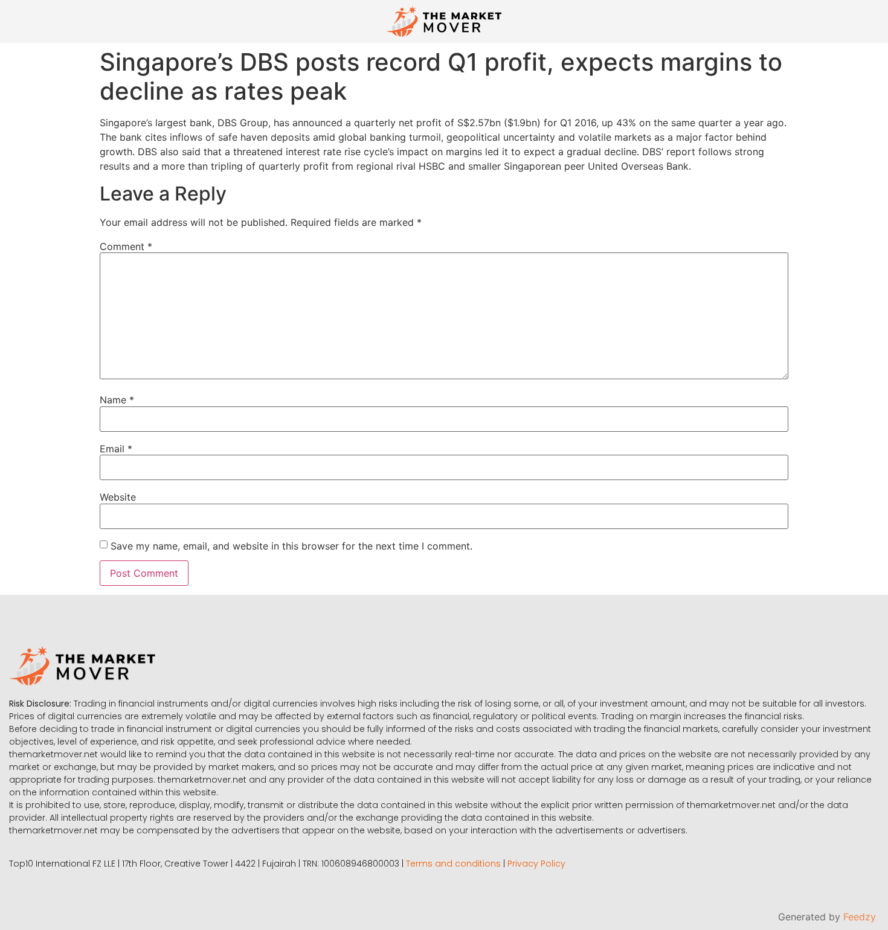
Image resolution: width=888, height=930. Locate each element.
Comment (126, 246)
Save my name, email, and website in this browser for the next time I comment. (291, 546)
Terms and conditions (453, 864)
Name (117, 400)
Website (118, 497)
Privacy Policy (536, 864)
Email (116, 449)
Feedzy (859, 917)
